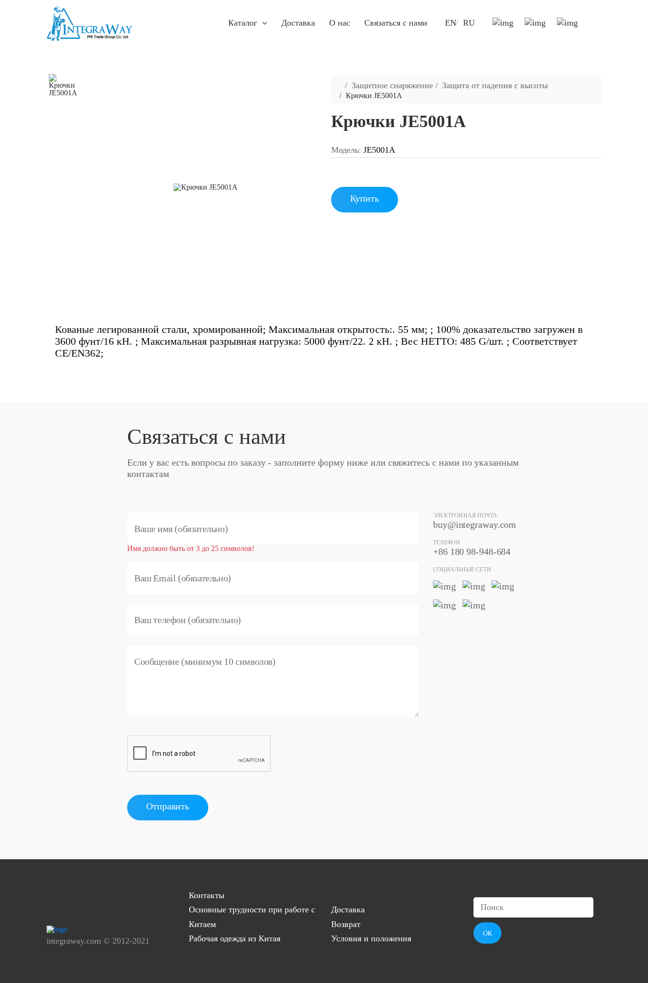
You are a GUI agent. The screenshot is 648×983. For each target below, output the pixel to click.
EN (450, 23)
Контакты (206, 895)
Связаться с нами (395, 23)
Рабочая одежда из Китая (234, 938)
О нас (339, 23)
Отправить (167, 806)
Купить (364, 198)
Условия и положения (371, 938)
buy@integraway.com (474, 524)
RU (469, 23)
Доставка (298, 23)
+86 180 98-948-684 (471, 551)
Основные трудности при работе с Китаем (252, 917)
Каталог (242, 23)
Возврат (346, 924)
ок (487, 933)
